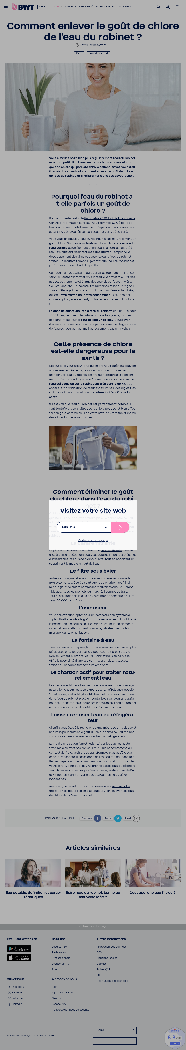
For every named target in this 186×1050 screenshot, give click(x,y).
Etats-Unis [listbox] (67, 527)
